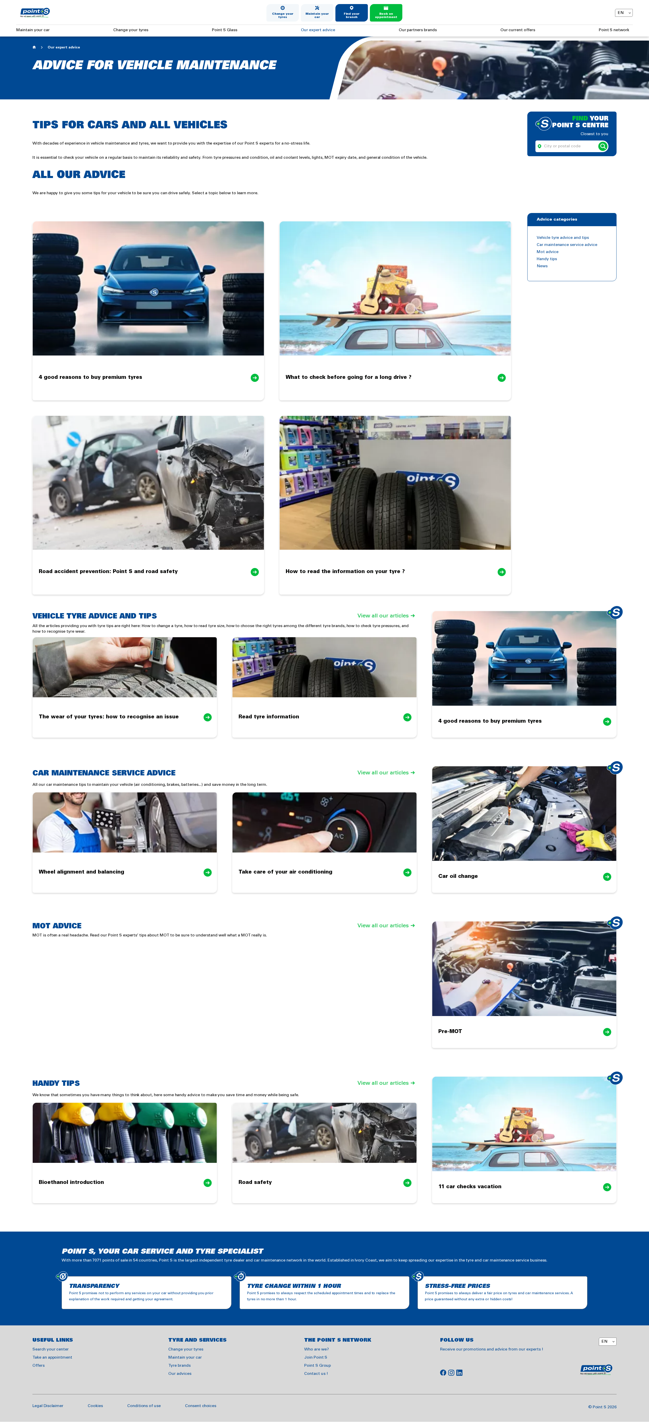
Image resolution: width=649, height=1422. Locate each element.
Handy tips (547, 259)
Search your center (50, 1349)
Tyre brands (179, 1365)
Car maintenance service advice (567, 245)
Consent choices (200, 1406)
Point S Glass (224, 30)
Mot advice (547, 252)
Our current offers (517, 30)
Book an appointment (386, 15)
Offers (38, 1365)
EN (621, 13)
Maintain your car (317, 15)
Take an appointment (52, 1357)
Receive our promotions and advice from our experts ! (491, 1349)
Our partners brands (418, 30)
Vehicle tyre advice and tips (563, 238)
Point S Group (317, 1365)
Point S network (614, 30)
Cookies (95, 1406)
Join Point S (315, 1357)
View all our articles (383, 615)
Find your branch (352, 15)
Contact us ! (316, 1374)
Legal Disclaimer (47, 1406)
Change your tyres (282, 15)
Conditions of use (144, 1406)
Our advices (179, 1374)
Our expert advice (318, 30)
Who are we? (316, 1349)
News (542, 266)
